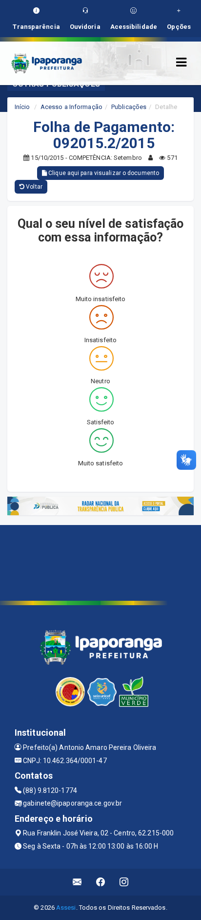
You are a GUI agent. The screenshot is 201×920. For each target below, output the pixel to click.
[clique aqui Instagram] (124, 882)
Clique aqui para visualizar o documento (103, 173)
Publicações (128, 106)
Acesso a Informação (71, 106)
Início (22, 106)
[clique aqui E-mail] (77, 882)
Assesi (66, 907)
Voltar (33, 186)
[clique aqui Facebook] (100, 882)
